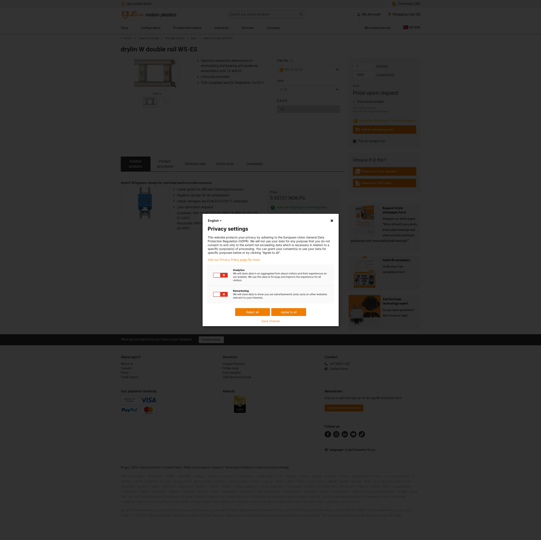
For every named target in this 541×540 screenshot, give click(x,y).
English (213, 220)
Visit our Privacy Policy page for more (234, 259)
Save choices (270, 321)
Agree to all (289, 312)
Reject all (252, 312)
